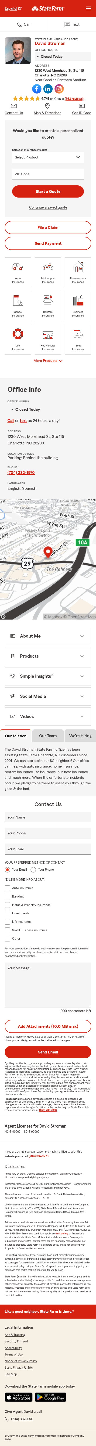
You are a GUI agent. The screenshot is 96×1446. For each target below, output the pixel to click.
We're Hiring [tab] (80, 736)
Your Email (15, 849)
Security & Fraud (16, 1341)
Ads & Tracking (15, 1335)
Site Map (11, 1374)
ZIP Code (22, 174)
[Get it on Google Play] (50, 1397)
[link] (48, 8)
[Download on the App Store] (19, 1397)
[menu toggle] (88, 8)
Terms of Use (14, 1354)
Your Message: (18, 968)
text (23, 420)
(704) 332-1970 (21, 472)
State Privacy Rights (19, 1367)
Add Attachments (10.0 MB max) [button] (48, 1026)
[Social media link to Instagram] (59, 89)
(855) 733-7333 (48, 1110)
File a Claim (48, 227)
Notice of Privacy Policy (21, 1361)
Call (10, 420)
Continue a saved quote (48, 207)
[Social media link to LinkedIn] (48, 89)
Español (11, 8)
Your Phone (16, 833)
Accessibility (13, 1348)
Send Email (48, 1052)
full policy (62, 1233)
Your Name (16, 817)
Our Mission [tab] (16, 736)
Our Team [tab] (48, 736)
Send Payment (48, 243)
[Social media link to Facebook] (36, 89)
